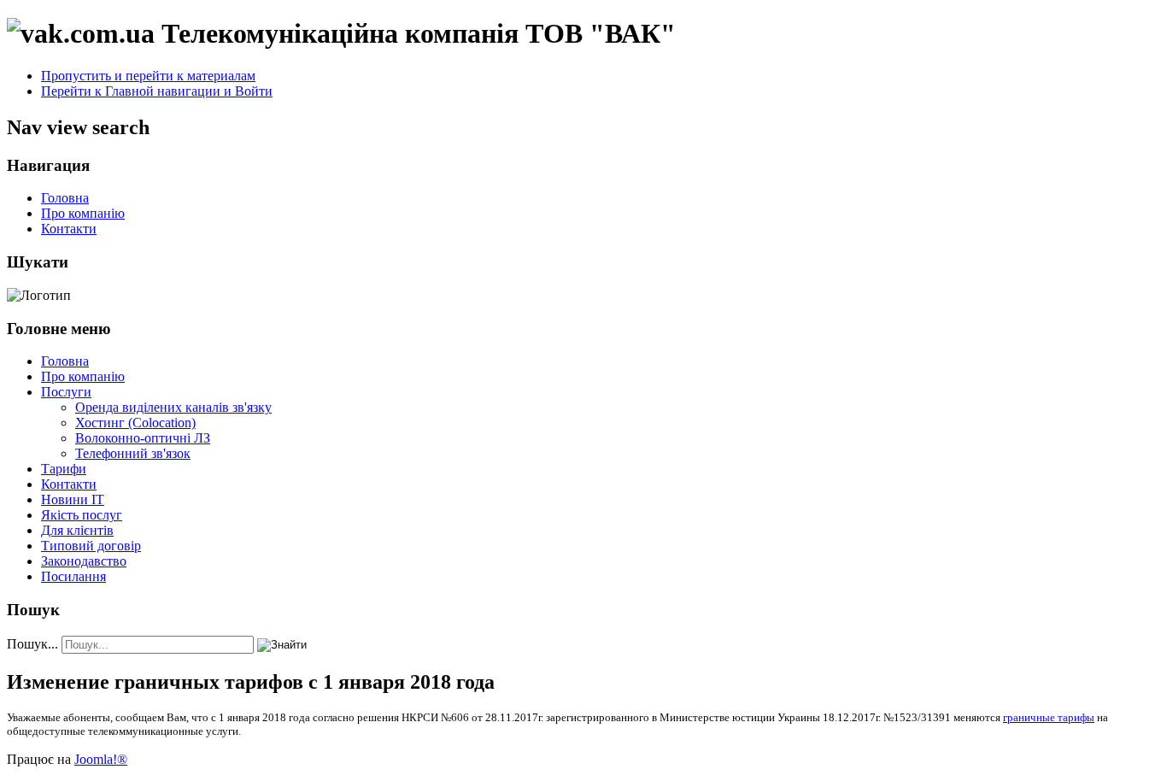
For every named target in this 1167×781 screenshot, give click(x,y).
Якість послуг (81, 515)
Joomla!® (100, 759)
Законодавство (83, 561)
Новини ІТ (72, 499)
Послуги (66, 392)
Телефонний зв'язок (133, 453)
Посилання (73, 576)
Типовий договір (91, 545)
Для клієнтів (77, 530)
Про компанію (83, 213)
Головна (65, 198)
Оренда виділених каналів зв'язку (173, 407)
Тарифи (63, 468)
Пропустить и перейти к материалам (148, 75)
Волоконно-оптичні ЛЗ (142, 438)
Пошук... (32, 644)
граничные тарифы (1048, 717)
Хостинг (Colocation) (135, 422)
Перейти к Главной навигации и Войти (157, 91)
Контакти (69, 228)
